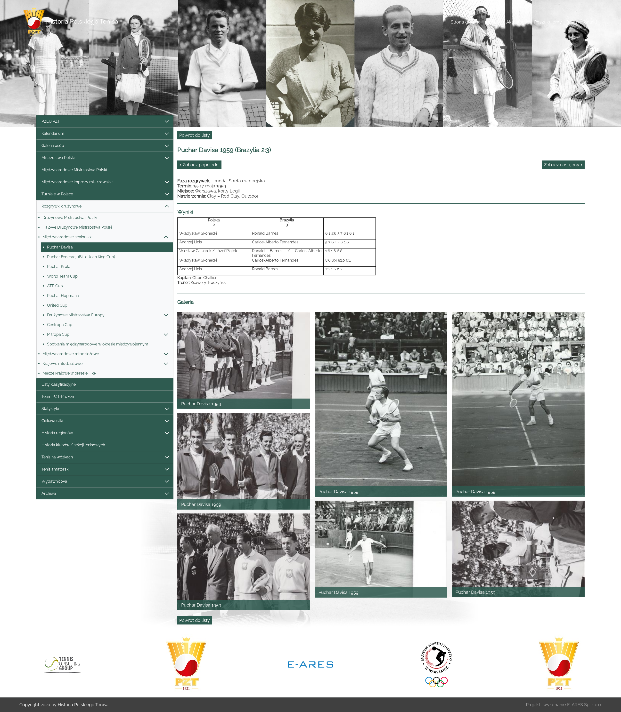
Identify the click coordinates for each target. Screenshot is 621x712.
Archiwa (48, 493)
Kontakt (589, 21)
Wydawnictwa (54, 481)
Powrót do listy (194, 135)
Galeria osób (52, 145)
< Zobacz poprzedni (199, 164)
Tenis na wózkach (57, 457)
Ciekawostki (52, 420)
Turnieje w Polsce (57, 194)
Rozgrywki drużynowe (61, 206)
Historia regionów (57, 433)
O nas (572, 21)
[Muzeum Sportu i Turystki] (310, 664)
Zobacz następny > (563, 164)
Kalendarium (52, 133)
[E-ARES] (186, 664)
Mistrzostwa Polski (57, 157)
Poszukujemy (548, 21)
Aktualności (518, 21)
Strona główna (466, 21)
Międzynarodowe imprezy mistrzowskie (77, 182)
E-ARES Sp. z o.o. (584, 704)
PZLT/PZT (50, 121)
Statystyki (50, 408)
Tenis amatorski (55, 469)
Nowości (493, 21)
